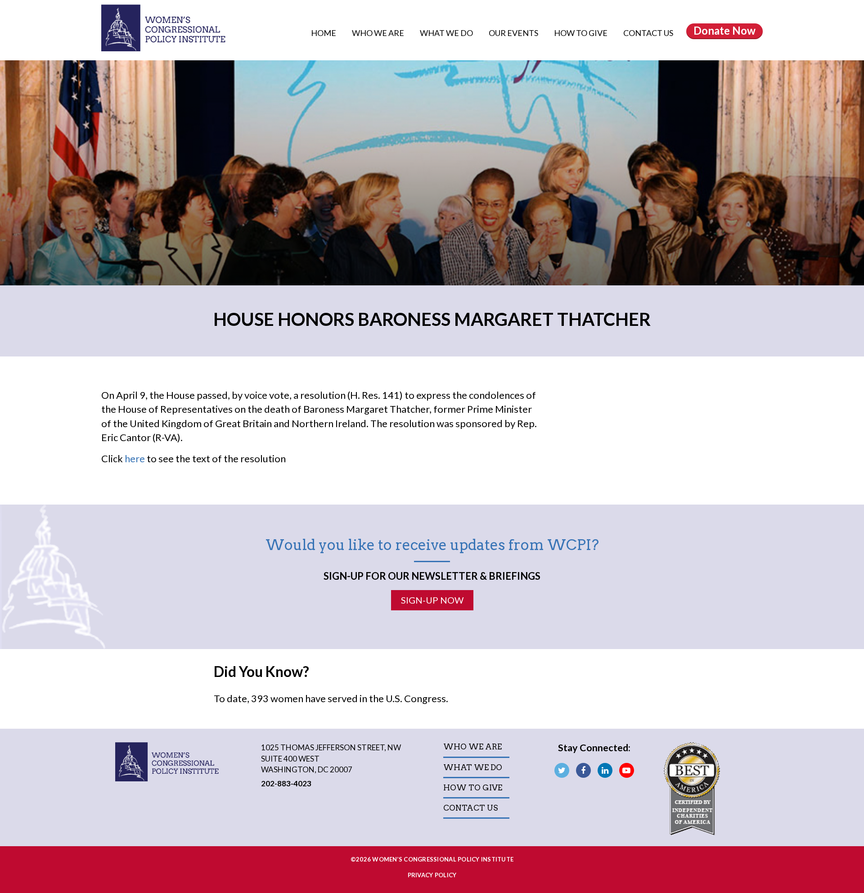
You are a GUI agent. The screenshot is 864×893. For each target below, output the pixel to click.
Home (323, 33)
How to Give (581, 33)
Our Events (514, 33)
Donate (724, 30)
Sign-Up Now (432, 600)
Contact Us (648, 33)
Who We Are (378, 33)
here (135, 458)
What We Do (447, 33)
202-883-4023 (286, 783)
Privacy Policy (432, 875)
